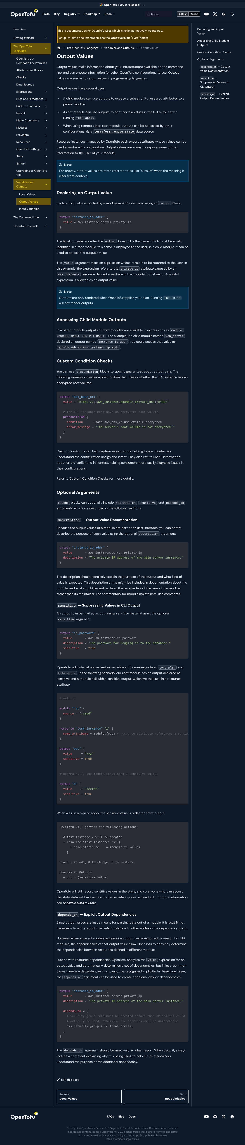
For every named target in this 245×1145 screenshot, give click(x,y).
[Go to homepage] (24, 14)
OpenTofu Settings (28, 149)
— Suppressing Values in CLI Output (214, 82)
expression (112, 263)
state (131, 891)
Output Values (28, 201)
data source (124, 131)
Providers (22, 135)
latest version (120, 38)
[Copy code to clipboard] (184, 216)
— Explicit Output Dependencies (214, 96)
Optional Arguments (210, 59)
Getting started (23, 38)
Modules (21, 127)
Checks (21, 77)
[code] (123, 222)
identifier (63, 247)
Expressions (24, 92)
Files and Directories (29, 99)
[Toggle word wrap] (178, 698)
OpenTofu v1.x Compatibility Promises (31, 61)
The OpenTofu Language (22, 49)
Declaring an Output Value (210, 31)
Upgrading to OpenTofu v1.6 (31, 173)
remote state (91, 126)
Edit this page (70, 1080)
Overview (19, 29)
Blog (57, 14)
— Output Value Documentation (215, 69)
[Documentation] (59, 48)
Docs (132, 1116)
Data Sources (25, 84)
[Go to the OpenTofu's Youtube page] (206, 14)
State (19, 156)
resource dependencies (92, 960)
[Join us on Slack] (224, 14)
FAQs (46, 14)
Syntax (20, 163)
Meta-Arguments (27, 120)
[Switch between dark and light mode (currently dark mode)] (232, 14)
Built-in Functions (28, 106)
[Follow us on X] (215, 14)
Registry (70, 14)
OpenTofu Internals (25, 226)
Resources (23, 142)
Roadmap (90, 14)
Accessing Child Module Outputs (213, 43)
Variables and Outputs (25, 184)
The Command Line (26, 217)
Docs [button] (108, 14)
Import (20, 113)
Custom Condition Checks (88, 478)
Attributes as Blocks (29, 70)
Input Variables (29, 209)
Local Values (27, 194)
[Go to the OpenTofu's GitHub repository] (215, 1116)
